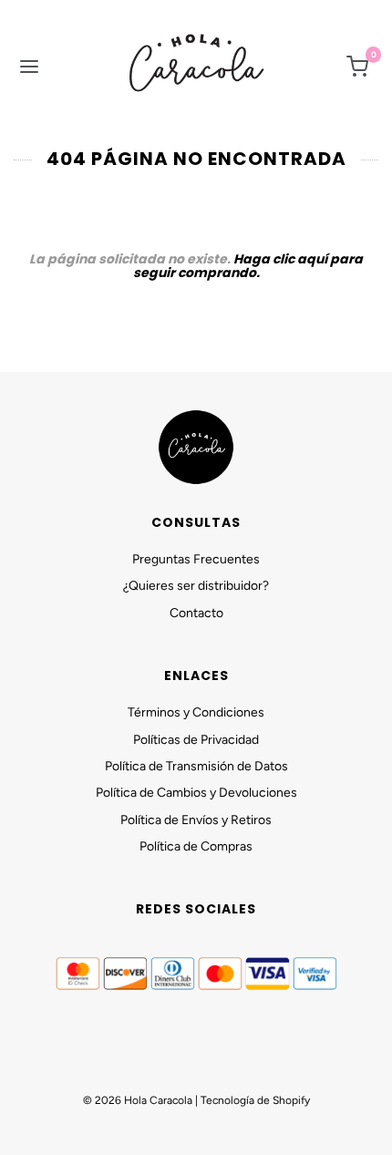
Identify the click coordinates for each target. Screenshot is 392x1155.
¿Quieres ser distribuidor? (196, 585)
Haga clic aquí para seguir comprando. (248, 266)
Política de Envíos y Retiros (196, 820)
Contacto (196, 613)
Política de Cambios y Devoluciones (196, 792)
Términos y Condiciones (196, 712)
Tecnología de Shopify (255, 1100)
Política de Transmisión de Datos (196, 766)
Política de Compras (196, 846)
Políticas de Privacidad (196, 740)
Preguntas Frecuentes (196, 559)
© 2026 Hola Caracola (137, 1100)
